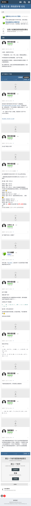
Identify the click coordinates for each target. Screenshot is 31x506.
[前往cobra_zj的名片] (4, 226)
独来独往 (10, 430)
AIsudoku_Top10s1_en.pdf (8, 118)
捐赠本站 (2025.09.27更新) (13, 16)
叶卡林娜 (10, 252)
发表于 (7, 49)
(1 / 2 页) (15, 79)
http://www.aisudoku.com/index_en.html (11, 105)
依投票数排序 (26, 77)
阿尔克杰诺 (13, 31)
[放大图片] (6, 190)
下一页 (25, 79)
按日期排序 (20, 77)
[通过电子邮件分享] (2, 496)
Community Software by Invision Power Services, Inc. (15, 503)
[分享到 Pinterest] (4, 496)
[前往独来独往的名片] (4, 431)
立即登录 (15, 478)
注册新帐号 (15, 469)
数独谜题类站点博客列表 (13, 22)
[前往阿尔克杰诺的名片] (4, 43)
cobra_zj (10, 225)
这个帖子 (10, 262)
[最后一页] (29, 79)
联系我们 (15, 500)
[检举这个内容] (13, 49)
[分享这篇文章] (27, 49)
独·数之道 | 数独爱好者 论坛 (13, 6)
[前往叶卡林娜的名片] (3, 17)
